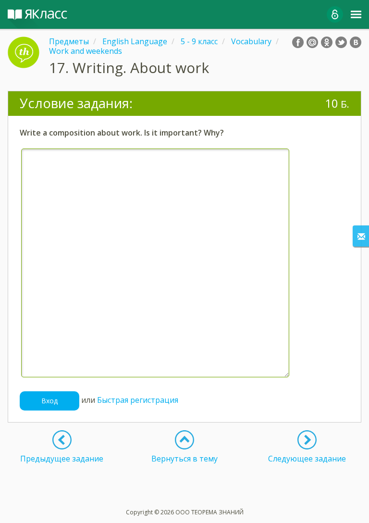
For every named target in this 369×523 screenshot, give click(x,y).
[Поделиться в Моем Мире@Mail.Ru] (312, 42)
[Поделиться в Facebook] (298, 42)
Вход (49, 400)
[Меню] (356, 14)
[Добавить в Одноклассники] (326, 42)
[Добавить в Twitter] (341, 42)
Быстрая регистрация (137, 400)
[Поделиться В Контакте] (355, 42)
